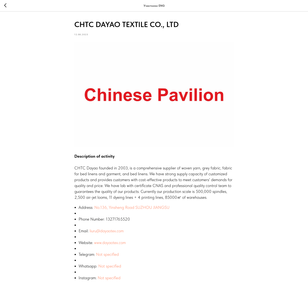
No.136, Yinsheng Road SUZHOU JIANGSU (132, 207)
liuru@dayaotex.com (107, 230)
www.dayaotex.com (110, 242)
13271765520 (118, 219)
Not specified (107, 254)
